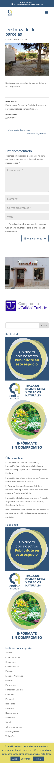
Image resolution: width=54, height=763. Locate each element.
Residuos (9, 708)
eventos (9, 680)
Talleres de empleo (13, 727)
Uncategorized (12, 731)
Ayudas (8, 652)
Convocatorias (12, 666)
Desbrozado (11, 105)
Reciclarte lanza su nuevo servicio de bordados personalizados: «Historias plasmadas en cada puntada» (27, 513)
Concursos (10, 662)
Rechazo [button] (39, 759)
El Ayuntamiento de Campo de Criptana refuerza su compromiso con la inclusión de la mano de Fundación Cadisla (26, 489)
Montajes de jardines (38, 133)
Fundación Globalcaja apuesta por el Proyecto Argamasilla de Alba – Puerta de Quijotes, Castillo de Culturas (26, 501)
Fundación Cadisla (26, 105)
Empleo (8, 671)
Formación (10, 685)
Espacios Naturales (14, 675)
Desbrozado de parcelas (16, 39)
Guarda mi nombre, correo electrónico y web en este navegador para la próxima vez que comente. (25, 228)
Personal (9, 699)
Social (8, 722)
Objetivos (9, 694)
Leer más (25, 758)
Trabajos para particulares (26, 108)
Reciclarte (10, 703)
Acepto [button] (15, 759)
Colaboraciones (12, 657)
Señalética (10, 717)
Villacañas (10, 736)
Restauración (11, 713)
